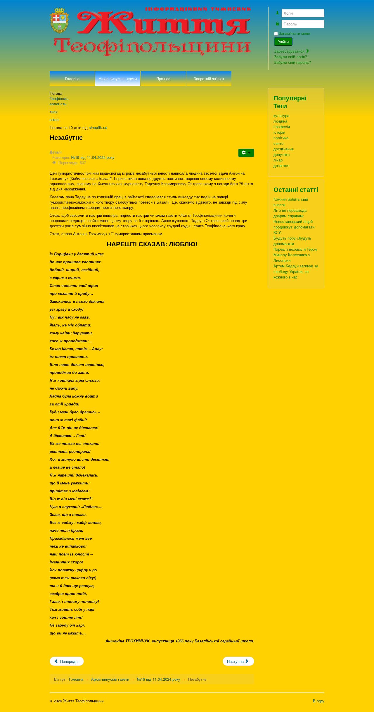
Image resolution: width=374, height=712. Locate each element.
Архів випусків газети (118, 78)
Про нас (163, 78)
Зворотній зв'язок (209, 78)
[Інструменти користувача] (246, 153)
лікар (278, 160)
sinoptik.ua (98, 127)
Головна (72, 78)
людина (280, 121)
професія (281, 126)
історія (279, 132)
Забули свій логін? (290, 56)
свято (278, 143)
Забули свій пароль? (292, 62)
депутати (281, 154)
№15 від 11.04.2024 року (93, 157)
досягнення (283, 149)
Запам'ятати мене (294, 33)
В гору (318, 701)
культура (281, 115)
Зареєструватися (290, 51)
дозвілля (281, 165)
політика (280, 137)
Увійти (283, 41)
